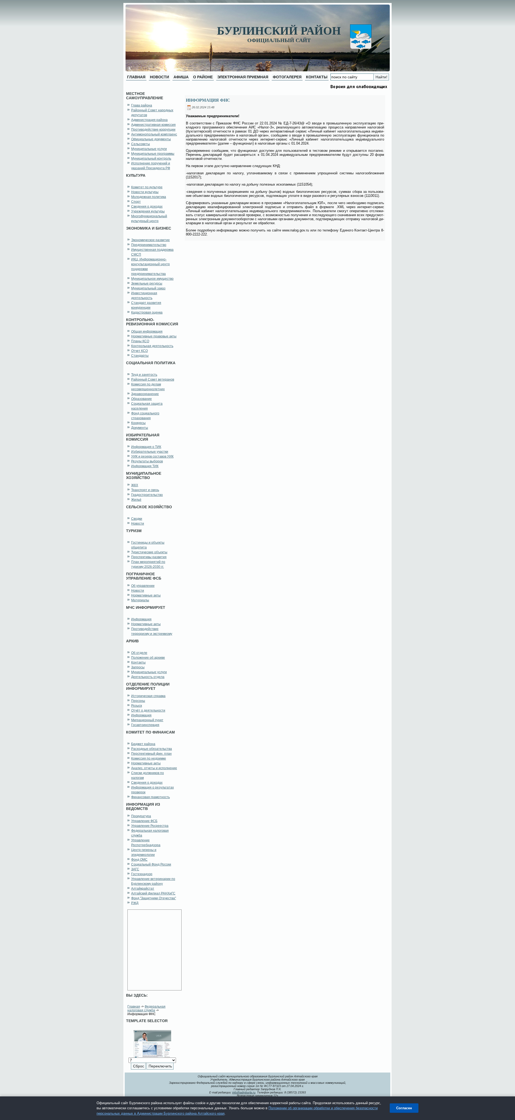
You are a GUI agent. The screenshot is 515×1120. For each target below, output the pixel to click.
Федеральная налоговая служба (146, 1008)
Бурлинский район (279, 31)
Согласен (404, 1108)
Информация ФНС (208, 100)
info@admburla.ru (243, 1092)
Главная (133, 1006)
